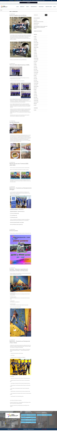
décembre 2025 (36, 42)
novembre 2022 (36, 72)
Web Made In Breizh (15, 429)
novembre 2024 (36, 59)
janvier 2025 (35, 56)
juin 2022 (35, 75)
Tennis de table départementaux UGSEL (20, 65)
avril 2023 (35, 64)
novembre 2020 (36, 83)
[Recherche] (46, 15)
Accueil (17, 6)
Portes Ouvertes (14, 230)
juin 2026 (35, 36)
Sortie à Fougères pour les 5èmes (18, 15)
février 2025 (35, 55)
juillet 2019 (35, 103)
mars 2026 (35, 39)
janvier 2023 (35, 69)
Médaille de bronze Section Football (38, 21)
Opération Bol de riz (36, 23)
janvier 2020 (35, 97)
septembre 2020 (36, 86)
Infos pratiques (41, 6)
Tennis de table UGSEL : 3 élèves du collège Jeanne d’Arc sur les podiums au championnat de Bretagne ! (40, 27)
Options (27, 6)
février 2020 (35, 95)
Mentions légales (44, 429)
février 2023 (35, 67)
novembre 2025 (36, 44)
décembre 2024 (36, 58)
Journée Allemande (14, 122)
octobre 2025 (35, 45)
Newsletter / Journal (49, 6)
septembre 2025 (36, 47)
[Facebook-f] (51, 0)
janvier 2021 (35, 80)
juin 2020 (35, 89)
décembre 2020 (36, 81)
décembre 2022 (36, 70)
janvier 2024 (35, 61)
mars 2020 (35, 94)
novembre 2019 (36, 100)
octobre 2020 (36, 84)
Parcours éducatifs (34, 6)
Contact (54, 6)
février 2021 (35, 78)
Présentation (22, 6)
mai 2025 (35, 50)
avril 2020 (35, 92)
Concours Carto (36, 24)
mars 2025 (35, 53)
